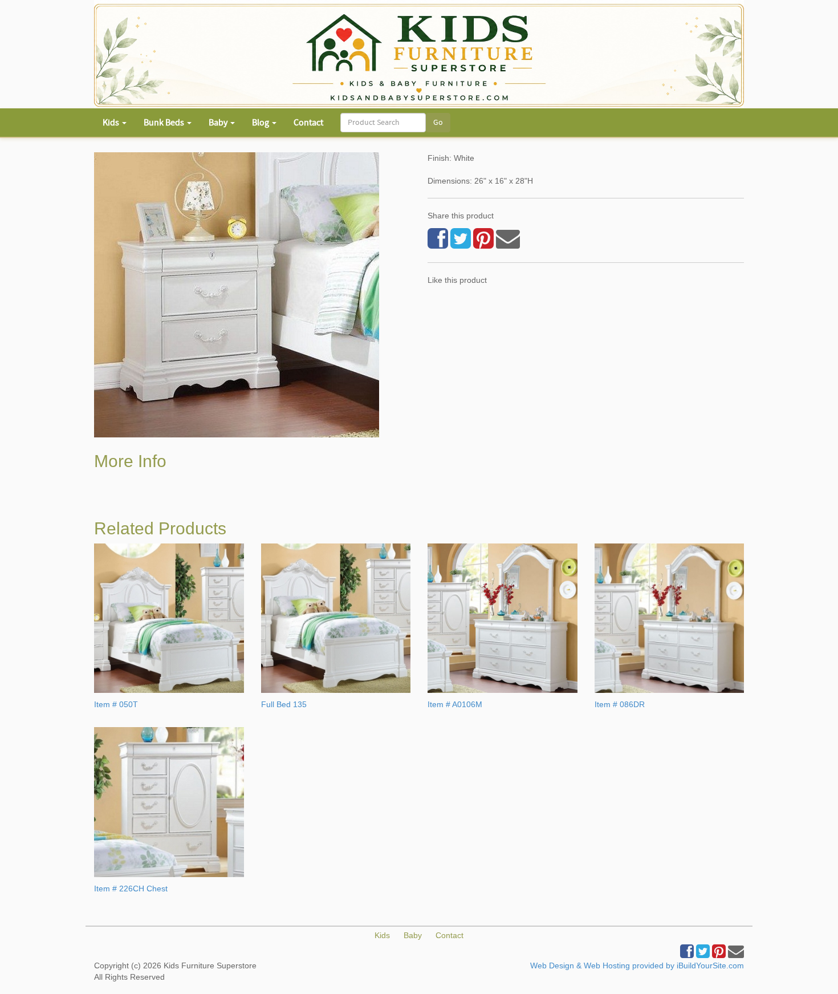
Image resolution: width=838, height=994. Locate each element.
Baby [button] (219, 122)
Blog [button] (261, 122)
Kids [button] (112, 122)
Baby (413, 935)
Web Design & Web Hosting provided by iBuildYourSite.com (637, 965)
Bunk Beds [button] (165, 122)
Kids (382, 935)
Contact (308, 122)
